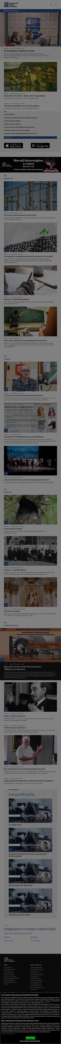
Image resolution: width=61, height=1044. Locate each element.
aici (13, 1012)
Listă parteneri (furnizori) (8, 1033)
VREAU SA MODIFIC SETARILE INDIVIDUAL (30, 1041)
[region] (30, 1018)
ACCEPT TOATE (30, 1037)
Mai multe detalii (45, 1002)
